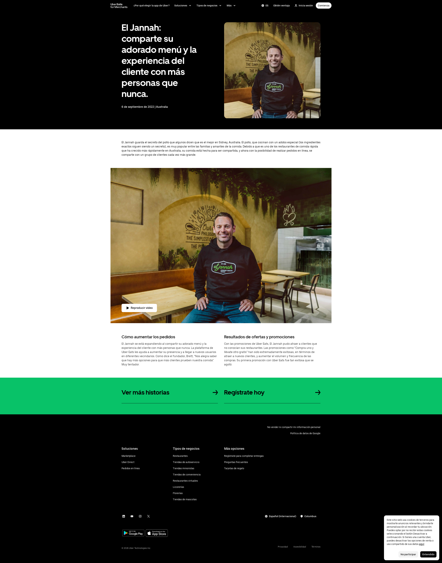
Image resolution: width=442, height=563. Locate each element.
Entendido (428, 554)
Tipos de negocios (206, 5)
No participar (408, 554)
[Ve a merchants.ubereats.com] (118, 5)
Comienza (323, 5)
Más (229, 5)
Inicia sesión (306, 5)
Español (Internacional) (282, 516)
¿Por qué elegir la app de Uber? (152, 5)
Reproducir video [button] (142, 308)
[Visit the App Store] (157, 533)
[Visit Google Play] (133, 533)
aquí (421, 544)
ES (267, 5)
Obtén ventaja (281, 5)
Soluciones (180, 5)
